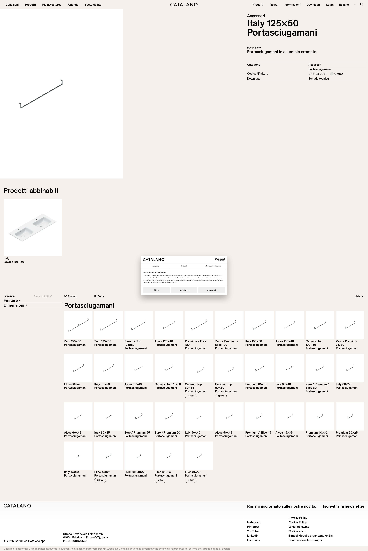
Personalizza (183, 290)
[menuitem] (51, 4)
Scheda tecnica (318, 78)
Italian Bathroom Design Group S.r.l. (99, 548)
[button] (12, 4)
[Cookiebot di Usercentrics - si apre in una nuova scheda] (216, 259)
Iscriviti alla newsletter (343, 506)
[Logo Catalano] (17, 505)
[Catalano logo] (184, 4)
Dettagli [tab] (184, 266)
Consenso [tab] (155, 266)
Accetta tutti (211, 290)
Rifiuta (156, 290)
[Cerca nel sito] (361, 4)
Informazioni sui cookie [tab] (213, 266)
